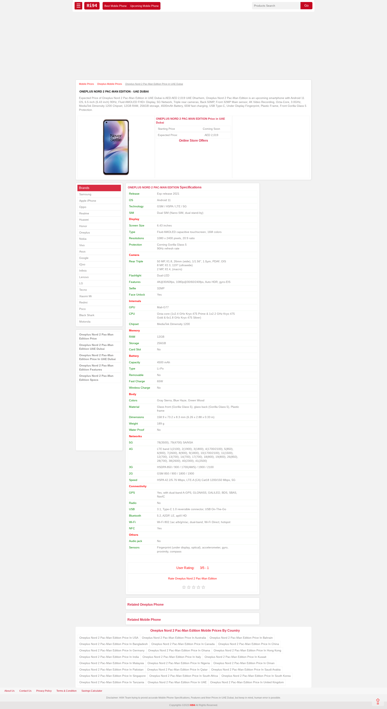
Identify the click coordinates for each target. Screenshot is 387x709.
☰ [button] (78, 5)
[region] (193, 46)
